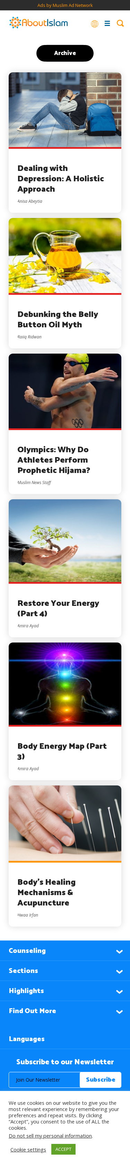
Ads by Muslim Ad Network (65, 5)
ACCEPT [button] (63, 1149)
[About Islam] (38, 23)
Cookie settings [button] (28, 1149)
